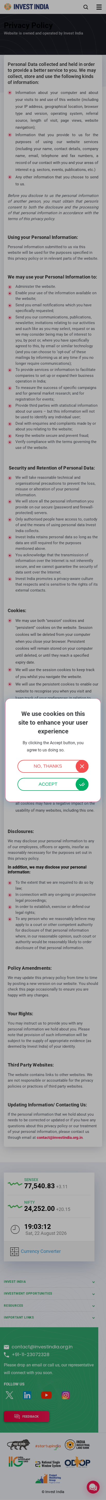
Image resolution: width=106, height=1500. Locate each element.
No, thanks (48, 766)
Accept (48, 784)
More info (73, 750)
